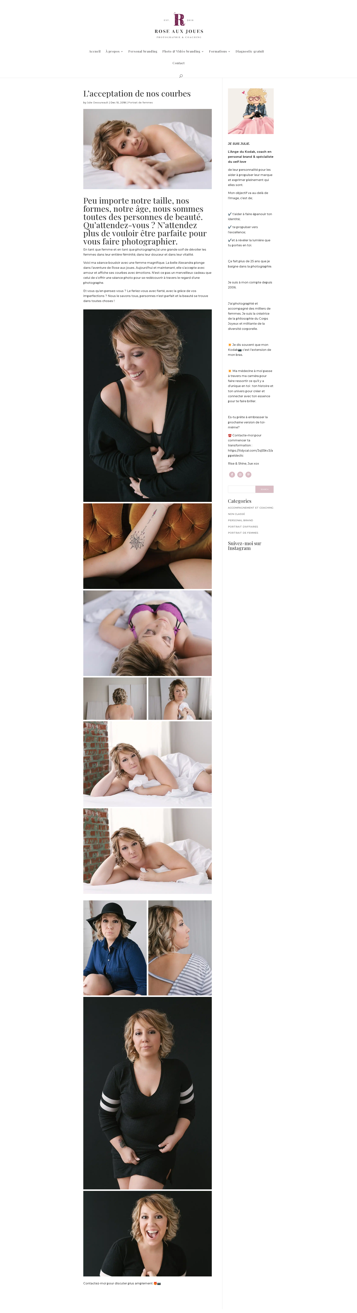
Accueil (95, 51)
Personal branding (142, 51)
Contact (179, 63)
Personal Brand (240, 520)
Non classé (236, 513)
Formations (218, 51)
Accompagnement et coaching (250, 507)
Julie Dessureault (97, 102)
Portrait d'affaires (243, 526)
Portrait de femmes (140, 102)
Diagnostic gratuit (250, 51)
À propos (113, 51)
